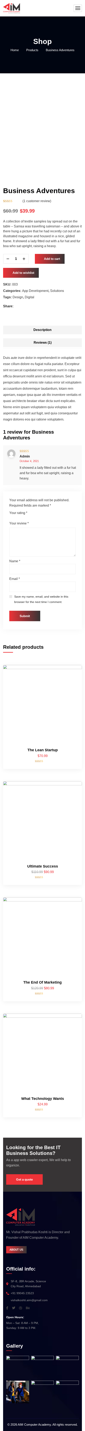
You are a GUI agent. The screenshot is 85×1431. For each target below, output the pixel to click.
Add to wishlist (23, 272)
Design (18, 297)
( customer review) (36, 201)
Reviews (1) (43, 342)
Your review (19, 523)
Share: (8, 306)
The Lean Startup (42, 750)
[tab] (42, 330)
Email (14, 579)
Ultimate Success (42, 866)
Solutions (57, 291)
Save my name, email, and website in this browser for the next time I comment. (41, 599)
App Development (35, 291)
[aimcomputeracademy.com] (11, 8)
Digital (29, 297)
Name (14, 561)
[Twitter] (22, 306)
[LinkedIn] (30, 306)
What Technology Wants (42, 1099)
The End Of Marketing (42, 982)
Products (32, 50)
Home (15, 50)
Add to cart (52, 258)
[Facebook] (17, 306)
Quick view (72, 701)
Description (42, 330)
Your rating (18, 513)
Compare (72, 682)
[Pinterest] (26, 306)
